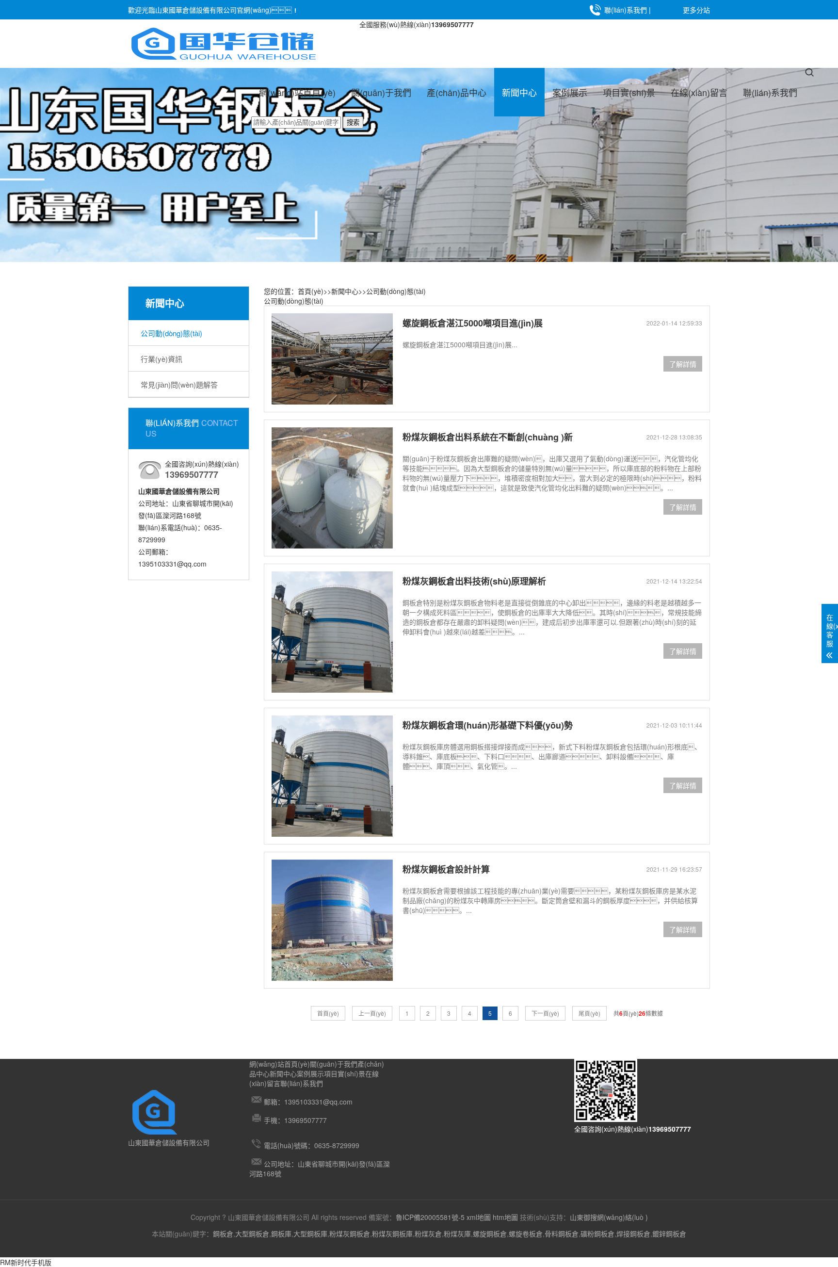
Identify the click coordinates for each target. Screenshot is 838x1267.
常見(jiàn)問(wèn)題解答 (179, 384)
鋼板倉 (223, 1233)
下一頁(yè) (545, 1013)
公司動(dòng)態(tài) (171, 333)
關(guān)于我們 (381, 92)
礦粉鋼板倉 (597, 1233)
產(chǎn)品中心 (456, 92)
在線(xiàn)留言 (699, 92)
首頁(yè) (310, 291)
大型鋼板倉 (252, 1233)
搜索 (353, 122)
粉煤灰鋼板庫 (392, 1233)
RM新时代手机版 (25, 1262)
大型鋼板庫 (310, 1233)
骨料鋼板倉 (562, 1233)
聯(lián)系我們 (625, 10)
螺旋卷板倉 (526, 1233)
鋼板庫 (281, 1233)
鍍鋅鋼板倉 (669, 1233)
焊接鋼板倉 (633, 1233)
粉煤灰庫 (457, 1233)
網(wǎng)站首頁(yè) (297, 92)
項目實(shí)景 (629, 92)
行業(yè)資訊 (161, 359)
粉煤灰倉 (428, 1233)
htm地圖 (505, 1217)
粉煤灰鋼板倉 (349, 1233)
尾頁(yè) (589, 1013)
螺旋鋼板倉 (490, 1233)
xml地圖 (479, 1217)
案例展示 (569, 92)
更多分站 (696, 10)
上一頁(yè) (372, 1013)
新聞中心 (519, 92)
